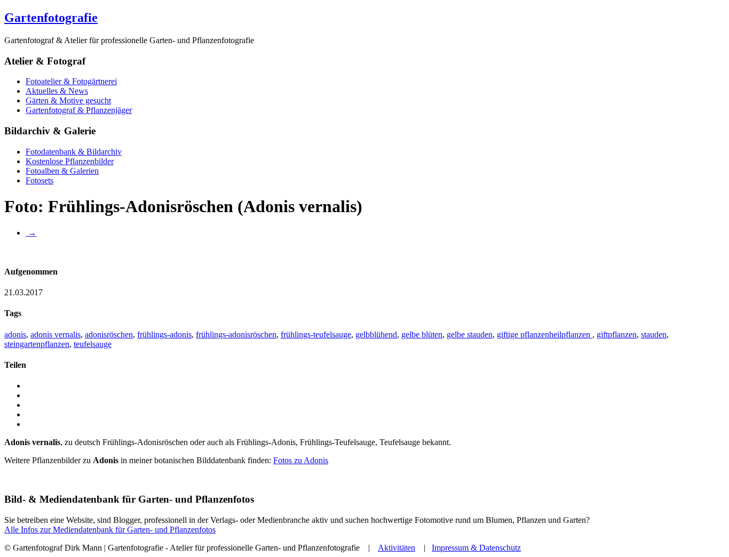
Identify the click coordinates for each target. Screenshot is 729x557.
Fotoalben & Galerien (62, 170)
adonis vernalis (55, 334)
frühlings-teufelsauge (316, 334)
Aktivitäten (396, 547)
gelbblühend (376, 334)
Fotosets (39, 180)
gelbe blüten (421, 334)
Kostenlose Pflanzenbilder (70, 161)
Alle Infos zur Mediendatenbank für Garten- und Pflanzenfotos (110, 529)
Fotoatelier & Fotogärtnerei (71, 81)
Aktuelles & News (57, 90)
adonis (15, 334)
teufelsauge (93, 344)
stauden (654, 334)
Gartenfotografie (51, 18)
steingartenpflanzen (36, 344)
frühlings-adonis (164, 334)
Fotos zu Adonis (300, 460)
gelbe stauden (470, 334)
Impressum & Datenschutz (476, 547)
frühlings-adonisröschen (236, 334)
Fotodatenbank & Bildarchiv (74, 151)
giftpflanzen (617, 334)
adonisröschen (109, 334)
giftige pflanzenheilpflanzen (544, 334)
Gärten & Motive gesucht (68, 100)
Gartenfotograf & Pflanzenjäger (79, 110)
